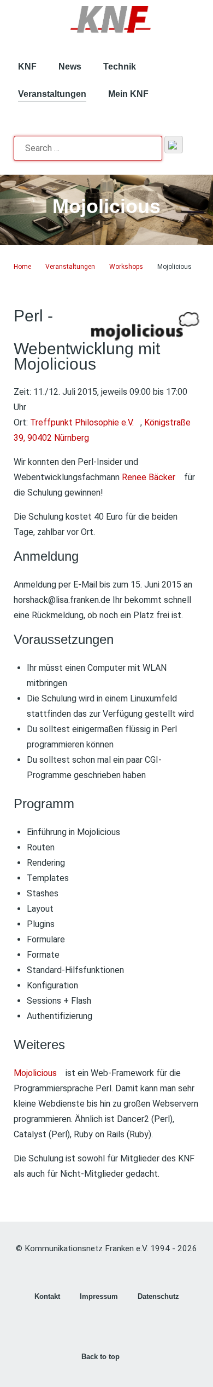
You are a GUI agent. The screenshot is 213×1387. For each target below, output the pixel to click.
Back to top (101, 1357)
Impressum (99, 1296)
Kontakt (47, 1296)
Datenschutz (158, 1296)
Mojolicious (35, 1073)
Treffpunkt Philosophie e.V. (82, 422)
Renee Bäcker (148, 477)
